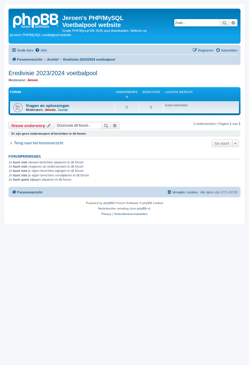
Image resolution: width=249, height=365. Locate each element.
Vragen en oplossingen (47, 105)
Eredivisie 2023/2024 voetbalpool (53, 73)
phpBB (108, 203)
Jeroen (32, 80)
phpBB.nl (143, 208)
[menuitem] (41, 50)
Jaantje (62, 110)
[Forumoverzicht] (36, 19)
